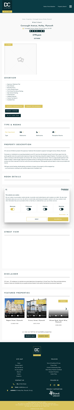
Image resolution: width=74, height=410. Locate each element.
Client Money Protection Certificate (54, 369)
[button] (70, 6)
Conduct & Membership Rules (54, 367)
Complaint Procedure (54, 372)
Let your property (19, 369)
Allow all (58, 219)
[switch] (29, 209)
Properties (29, 19)
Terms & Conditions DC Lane (53, 363)
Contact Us (18, 376)
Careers (19, 374)
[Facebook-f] (50, 385)
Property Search (62, 6)
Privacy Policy (54, 365)
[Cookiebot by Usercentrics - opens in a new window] (62, 190)
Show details (62, 214)
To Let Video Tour (13, 115)
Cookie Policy (54, 374)
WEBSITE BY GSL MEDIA (37, 408)
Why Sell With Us (19, 367)
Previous (6, 309)
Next (66, 309)
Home (23, 19)
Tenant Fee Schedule (33, 106)
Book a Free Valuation (49, 6)
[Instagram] (54, 385)
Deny (37, 219)
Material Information (14, 106)
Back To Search (37, 22)
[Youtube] (58, 385)
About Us (19, 372)
